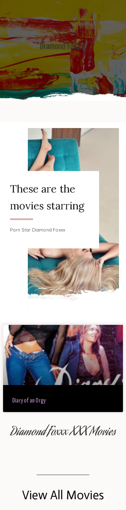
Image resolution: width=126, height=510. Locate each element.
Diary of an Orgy (29, 401)
